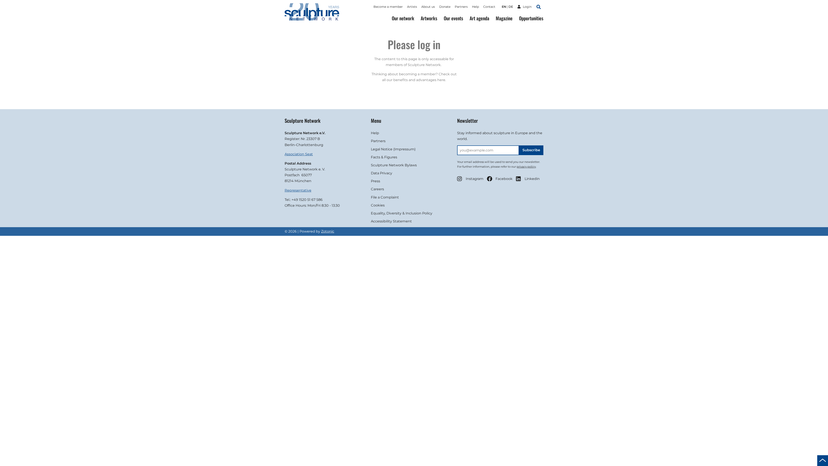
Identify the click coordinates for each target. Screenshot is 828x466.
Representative (298, 190)
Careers (377, 189)
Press (375, 181)
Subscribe (531, 150)
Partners (461, 7)
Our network (403, 18)
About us (428, 7)
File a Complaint (385, 197)
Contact (489, 7)
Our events (453, 18)
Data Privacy (381, 173)
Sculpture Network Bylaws (394, 165)
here (441, 80)
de (510, 7)
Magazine (504, 18)
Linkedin (532, 179)
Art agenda (479, 18)
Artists (412, 7)
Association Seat (299, 154)
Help (475, 7)
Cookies (378, 205)
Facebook (504, 179)
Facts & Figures (384, 157)
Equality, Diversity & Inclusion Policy (401, 213)
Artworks (429, 18)
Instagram (474, 179)
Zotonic (327, 231)
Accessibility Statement (391, 221)
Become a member (388, 7)
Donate (444, 7)
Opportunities (531, 18)
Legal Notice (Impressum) (393, 149)
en (504, 7)
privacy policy (526, 166)
